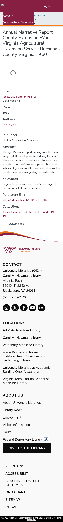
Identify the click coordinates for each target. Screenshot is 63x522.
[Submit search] (36, 6)
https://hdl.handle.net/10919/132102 (25, 200)
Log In (46, 6)
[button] (40, 6)
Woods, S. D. (10, 124)
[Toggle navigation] (58, 6)
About (7, 16)
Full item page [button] (15, 224)
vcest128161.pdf (19, 97)
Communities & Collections (18, 22)
